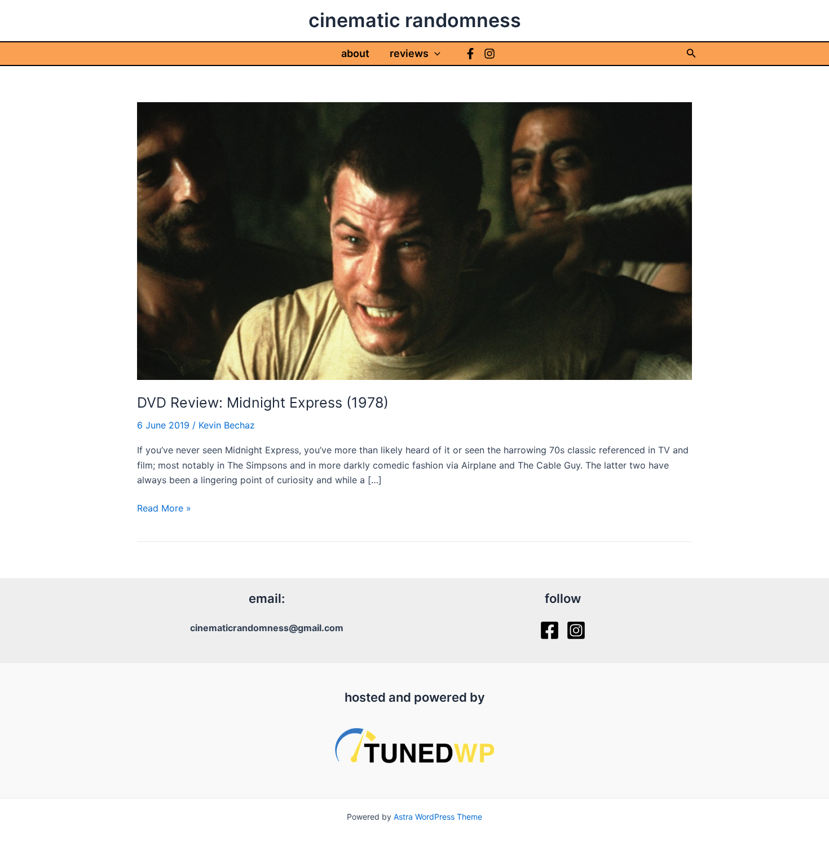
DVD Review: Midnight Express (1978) (263, 402)
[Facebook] (470, 53)
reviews (409, 53)
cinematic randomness (414, 20)
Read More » (164, 508)
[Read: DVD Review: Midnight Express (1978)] (414, 240)
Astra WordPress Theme (438, 816)
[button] (434, 53)
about (355, 53)
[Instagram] (489, 53)
